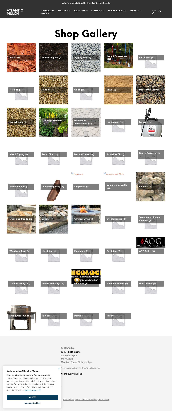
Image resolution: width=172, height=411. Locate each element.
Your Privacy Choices (71, 373)
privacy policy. (32, 390)
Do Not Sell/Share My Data (86, 399)
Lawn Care (96, 11)
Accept (32, 397)
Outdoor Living (116, 11)
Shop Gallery (47, 11)
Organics (63, 11)
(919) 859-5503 (70, 351)
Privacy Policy (68, 399)
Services (134, 11)
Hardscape (79, 11)
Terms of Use (103, 399)
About (44, 13)
